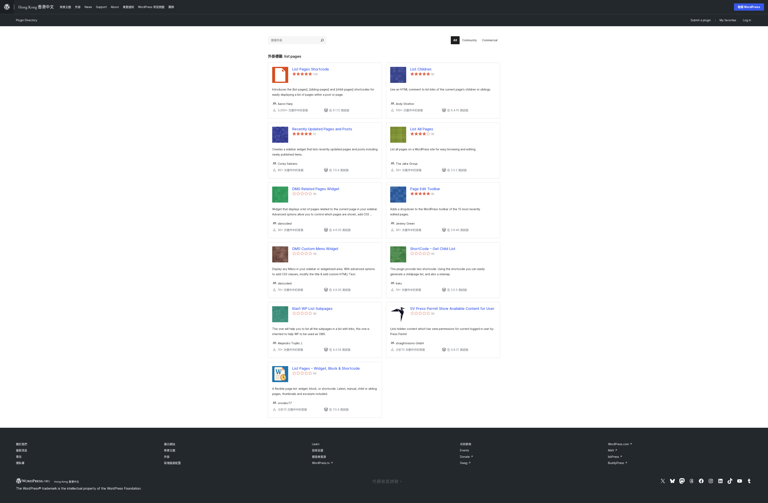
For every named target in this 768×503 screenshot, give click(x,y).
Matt (612, 450)
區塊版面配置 (172, 463)
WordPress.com (620, 444)
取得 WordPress (749, 7)
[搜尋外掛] (322, 40)
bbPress (615, 456)
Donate (466, 456)
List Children (420, 69)
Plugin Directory (26, 20)
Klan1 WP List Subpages (312, 308)
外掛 (167, 456)
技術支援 (317, 450)
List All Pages (421, 129)
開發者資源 (319, 456)
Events (464, 450)
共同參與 (465, 444)
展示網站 (169, 444)
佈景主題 (169, 450)
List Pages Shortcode (310, 69)
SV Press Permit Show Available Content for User (452, 308)
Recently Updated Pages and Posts (322, 129)
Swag (465, 463)
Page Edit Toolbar (425, 189)
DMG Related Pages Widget (315, 189)
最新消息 (21, 450)
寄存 (19, 456)
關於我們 (21, 444)
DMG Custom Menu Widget (315, 249)
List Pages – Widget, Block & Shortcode (326, 368)
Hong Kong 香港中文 (66, 481)
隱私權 (20, 463)
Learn (315, 444)
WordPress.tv (322, 463)
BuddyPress (617, 463)
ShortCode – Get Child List (432, 249)
